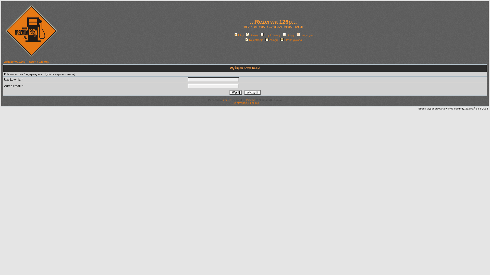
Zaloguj (273, 40)
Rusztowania (239, 102)
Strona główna (293, 40)
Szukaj (254, 35)
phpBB (227, 100)
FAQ (241, 35)
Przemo (250, 100)
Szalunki (253, 102)
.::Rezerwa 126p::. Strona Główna (26, 61)
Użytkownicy (272, 35)
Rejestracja (256, 40)
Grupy (291, 35)
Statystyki (307, 35)
